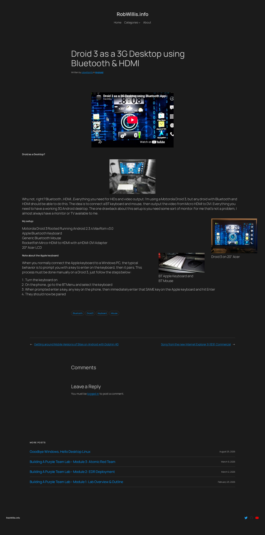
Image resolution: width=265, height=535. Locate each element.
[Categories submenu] (139, 22)
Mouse (114, 313)
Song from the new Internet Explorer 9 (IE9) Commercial (196, 344)
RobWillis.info (132, 14)
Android (99, 72)
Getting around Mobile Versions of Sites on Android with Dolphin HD (76, 344)
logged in (93, 393)
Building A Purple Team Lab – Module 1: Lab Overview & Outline (76, 482)
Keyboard (102, 313)
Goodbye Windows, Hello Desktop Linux (60, 452)
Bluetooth (78, 313)
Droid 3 (90, 313)
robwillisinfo (87, 72)
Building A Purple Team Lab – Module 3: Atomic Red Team (72, 462)
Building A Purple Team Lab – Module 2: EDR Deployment (72, 472)
